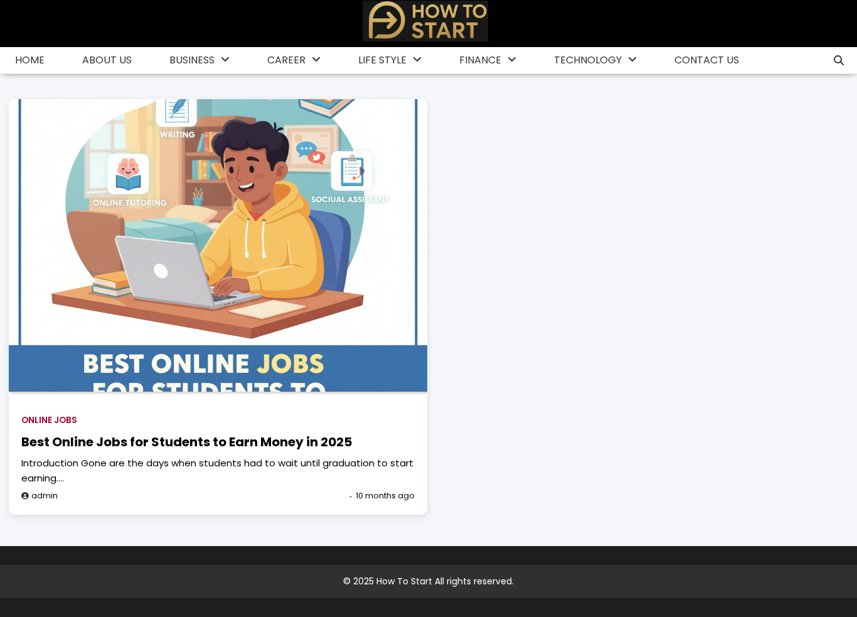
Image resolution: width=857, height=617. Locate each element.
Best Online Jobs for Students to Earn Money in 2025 (186, 441)
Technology (588, 60)
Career (286, 60)
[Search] (838, 60)
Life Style (382, 60)
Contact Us (706, 60)
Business (192, 60)
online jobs (49, 420)
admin (44, 495)
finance (480, 60)
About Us (107, 60)
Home (30, 60)
